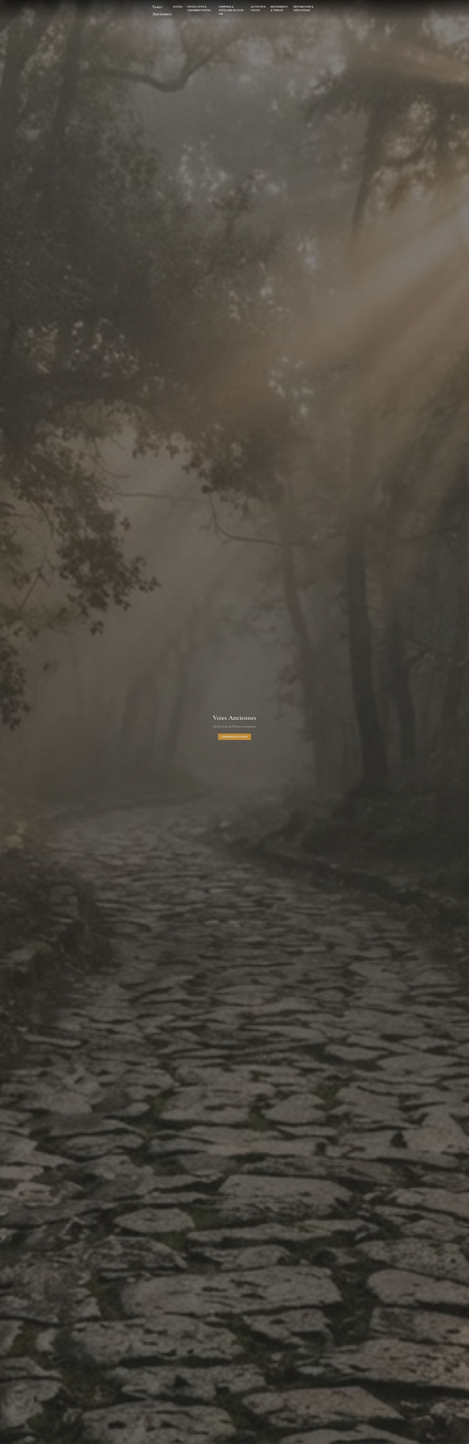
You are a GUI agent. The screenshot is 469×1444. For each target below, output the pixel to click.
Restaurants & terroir (279, 8)
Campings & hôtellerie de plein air (231, 10)
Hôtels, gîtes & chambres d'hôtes (199, 8)
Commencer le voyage (234, 737)
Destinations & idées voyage (303, 8)
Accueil (178, 6)
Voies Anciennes (162, 10)
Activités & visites (258, 8)
